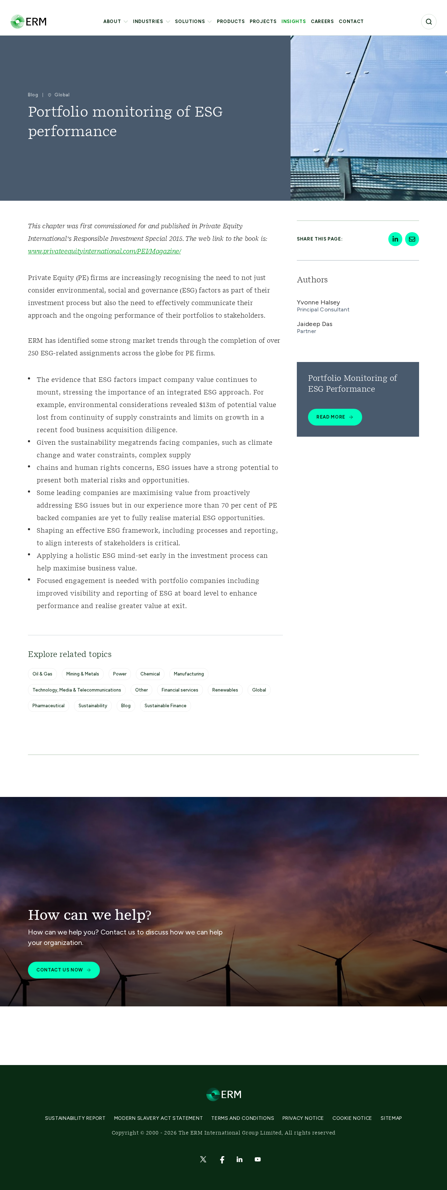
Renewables (225, 690)
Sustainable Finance (165, 705)
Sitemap (391, 1118)
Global (259, 690)
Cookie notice (352, 1118)
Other (141, 690)
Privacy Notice (303, 1118)
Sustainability (93, 705)
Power (119, 674)
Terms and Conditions (242, 1118)
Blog (126, 705)
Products (230, 21)
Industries (148, 21)
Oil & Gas (42, 674)
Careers (322, 21)
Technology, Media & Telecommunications (76, 690)
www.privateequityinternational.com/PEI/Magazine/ (104, 252)
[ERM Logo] (28, 21)
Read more (330, 417)
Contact (351, 21)
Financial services (180, 690)
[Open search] (429, 21)
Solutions (190, 21)
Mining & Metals (82, 674)
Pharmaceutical (48, 705)
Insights (293, 21)
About (112, 21)
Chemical (150, 674)
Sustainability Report (75, 1118)
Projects (263, 21)
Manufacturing (189, 674)
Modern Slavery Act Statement (158, 1118)
